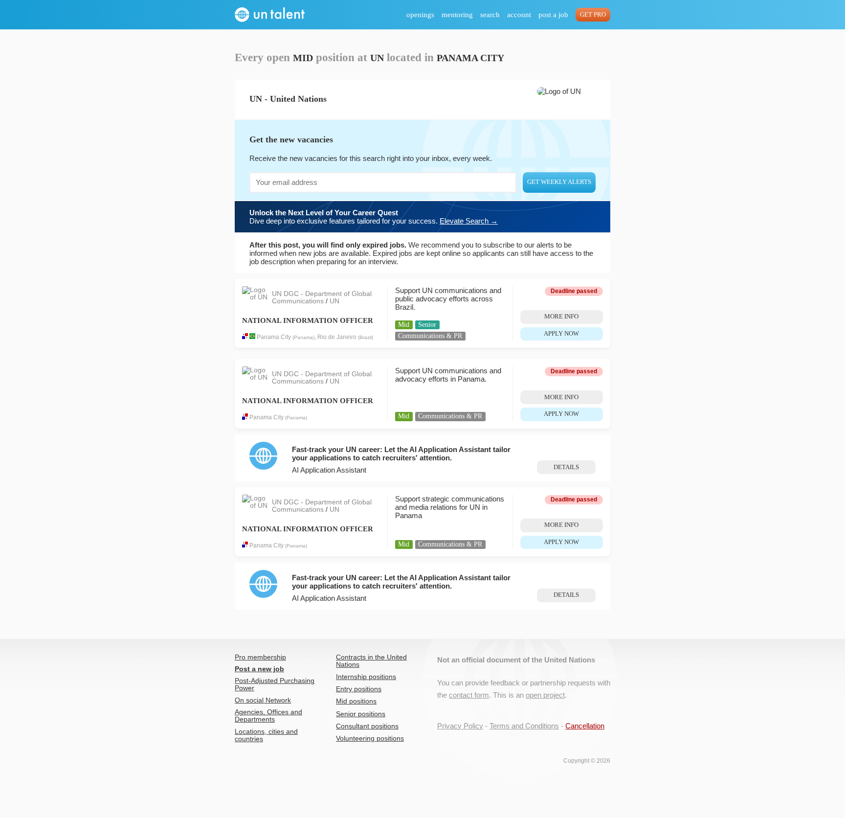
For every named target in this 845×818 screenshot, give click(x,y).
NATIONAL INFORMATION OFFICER (307, 320)
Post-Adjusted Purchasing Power (274, 684)
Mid (403, 324)
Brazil (365, 337)
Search (490, 15)
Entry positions (358, 689)
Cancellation (584, 726)
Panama (303, 337)
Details (566, 467)
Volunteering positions (370, 738)
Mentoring (457, 15)
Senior (427, 324)
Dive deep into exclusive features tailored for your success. (373, 216)
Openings (420, 15)
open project (545, 695)
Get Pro (593, 14)
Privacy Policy (460, 726)
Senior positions (360, 714)
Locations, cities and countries (266, 735)
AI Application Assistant (329, 470)
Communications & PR (430, 336)
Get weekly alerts (559, 182)
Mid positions (356, 701)
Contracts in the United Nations (371, 661)
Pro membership (260, 657)
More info (561, 316)
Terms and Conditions (524, 726)
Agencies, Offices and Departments (268, 715)
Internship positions (366, 677)
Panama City (274, 337)
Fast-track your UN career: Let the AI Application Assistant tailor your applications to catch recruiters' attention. (401, 453)
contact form (469, 695)
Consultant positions (367, 726)
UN (334, 301)
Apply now (561, 333)
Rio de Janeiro (336, 337)
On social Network (263, 700)
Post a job (553, 15)
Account (519, 15)
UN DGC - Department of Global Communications (322, 297)
